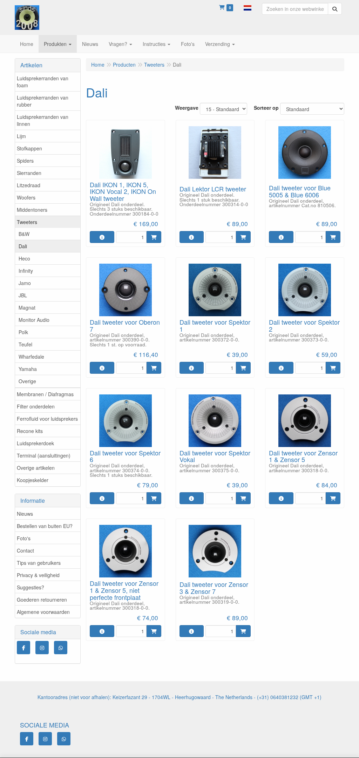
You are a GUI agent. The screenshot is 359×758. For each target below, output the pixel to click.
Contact (25, 550)
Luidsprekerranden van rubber (42, 101)
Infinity (26, 270)
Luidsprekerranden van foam (42, 82)
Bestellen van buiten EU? (45, 525)
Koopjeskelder (32, 479)
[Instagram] (42, 647)
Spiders (25, 160)
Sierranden (29, 172)
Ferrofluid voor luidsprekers (47, 418)
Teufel (25, 344)
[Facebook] (23, 647)
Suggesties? (30, 587)
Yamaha (28, 368)
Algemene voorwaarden (43, 611)
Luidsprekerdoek (35, 443)
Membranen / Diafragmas (45, 394)
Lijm (21, 136)
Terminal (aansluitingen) (43, 455)
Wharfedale (31, 356)
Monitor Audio (34, 319)
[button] (247, 7)
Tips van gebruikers (39, 562)
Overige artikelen (36, 467)
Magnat (27, 307)
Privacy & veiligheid (38, 574)
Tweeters (27, 221)
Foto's (24, 538)
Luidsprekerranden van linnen (42, 120)
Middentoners (32, 209)
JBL (23, 295)
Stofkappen (29, 148)
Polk (23, 332)
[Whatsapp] (60, 647)
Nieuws (25, 513)
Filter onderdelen (36, 406)
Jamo (25, 282)
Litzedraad (28, 185)
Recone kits (30, 430)
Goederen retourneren (42, 599)
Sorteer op (266, 107)
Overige (27, 381)
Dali (23, 246)
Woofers (26, 197)
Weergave (186, 107)
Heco (24, 258)
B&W (24, 233)
